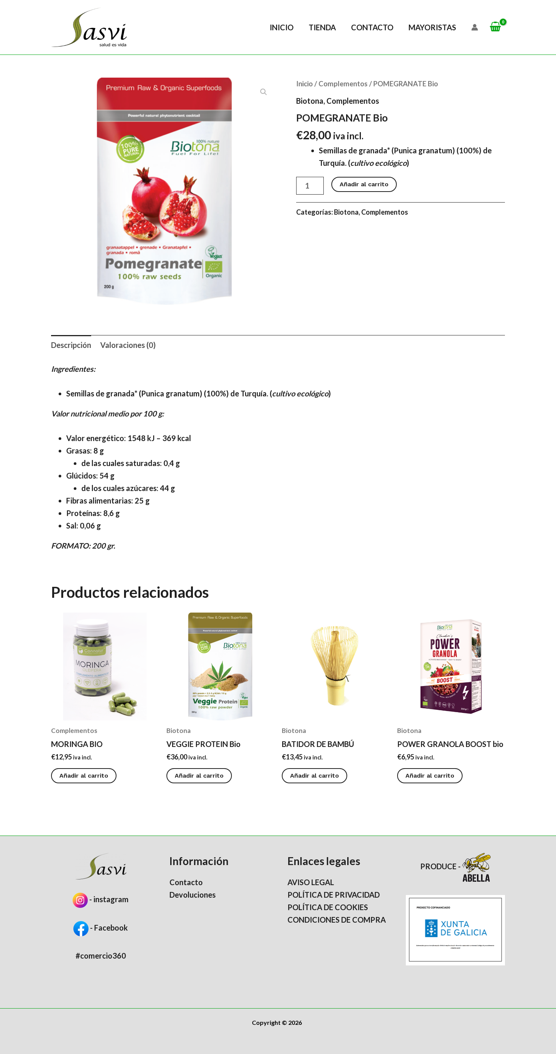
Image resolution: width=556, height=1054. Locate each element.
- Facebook (108, 927)
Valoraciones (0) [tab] (128, 344)
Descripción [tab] (71, 344)
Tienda (322, 27)
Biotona (309, 100)
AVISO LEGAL (310, 882)
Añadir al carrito (364, 184)
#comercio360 (101, 955)
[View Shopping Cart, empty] (495, 27)
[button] (263, 92)
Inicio (282, 27)
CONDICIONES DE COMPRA (336, 919)
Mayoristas (432, 27)
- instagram (109, 899)
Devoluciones (192, 894)
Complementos (343, 84)
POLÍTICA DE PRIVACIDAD (333, 894)
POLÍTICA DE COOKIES (327, 907)
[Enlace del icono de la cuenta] (474, 27)
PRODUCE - (441, 866)
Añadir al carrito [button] (83, 775)
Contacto (372, 27)
